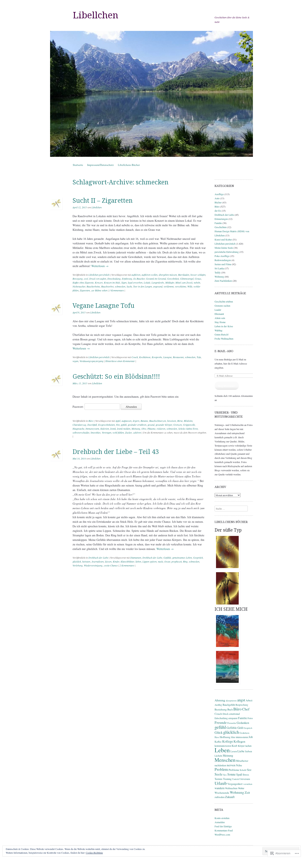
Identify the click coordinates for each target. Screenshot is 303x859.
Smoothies (95, 432)
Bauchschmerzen (157, 420)
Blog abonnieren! (226, 385)
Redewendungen (223, 260)
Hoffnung (225, 737)
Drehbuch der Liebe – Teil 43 (116, 451)
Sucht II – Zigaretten (103, 200)
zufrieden (219, 797)
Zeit (247, 792)
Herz (217, 737)
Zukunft (230, 797)
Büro (90, 420)
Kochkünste (144, 357)
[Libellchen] (151, 94)
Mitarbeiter (242, 761)
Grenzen (177, 424)
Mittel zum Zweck (184, 282)
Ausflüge (219, 194)
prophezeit (176, 561)
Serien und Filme (223, 264)
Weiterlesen (99, 266)
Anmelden (220, 822)
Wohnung (219, 276)
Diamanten (135, 557)
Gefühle (167, 557)
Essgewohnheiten (106, 424)
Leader (218, 309)
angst (241, 699)
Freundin (231, 722)
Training (227, 778)
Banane (144, 420)
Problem (221, 769)
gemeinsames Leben (182, 557)
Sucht (129, 286)
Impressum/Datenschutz (100, 165)
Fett (118, 424)
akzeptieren (231, 700)
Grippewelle (189, 424)
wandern (219, 788)
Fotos (250, 718)
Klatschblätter (127, 561)
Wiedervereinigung (93, 565)
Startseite (78, 165)
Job (251, 737)
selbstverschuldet (81, 432)
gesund (151, 424)
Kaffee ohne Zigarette (83, 282)
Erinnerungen (221, 218)
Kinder (116, 561)
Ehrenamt (219, 313)
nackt (160, 561)
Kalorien (104, 428)
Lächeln (218, 755)
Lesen (233, 751)
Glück (219, 732)
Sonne (231, 774)
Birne (180, 420)
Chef (245, 709)
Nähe (239, 765)
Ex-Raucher (139, 278)
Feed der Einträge (223, 826)
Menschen (225, 759)
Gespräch (198, 557)
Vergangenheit (235, 784)
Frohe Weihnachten (224, 338)
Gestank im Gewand (156, 278)
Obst (143, 428)
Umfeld (235, 779)
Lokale (147, 282)
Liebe (240, 751)
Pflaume (151, 428)
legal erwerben (135, 282)
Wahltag (218, 330)
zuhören (137, 432)
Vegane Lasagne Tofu (103, 305)
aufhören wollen (149, 274)
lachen (248, 745)
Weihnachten (231, 788)
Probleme (234, 770)
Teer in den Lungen (142, 286)
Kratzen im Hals (112, 282)
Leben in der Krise (224, 326)
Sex (225, 774)
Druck (226, 713)
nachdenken (220, 765)
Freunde (221, 722)
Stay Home (220, 322)
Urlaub (221, 783)
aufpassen (127, 420)
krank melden (123, 428)
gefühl (124, 424)
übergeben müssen (168, 274)
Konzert (99, 282)
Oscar (167, 561)
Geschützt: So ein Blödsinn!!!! (116, 376)
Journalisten (98, 561)
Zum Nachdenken (223, 280)
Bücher (218, 202)
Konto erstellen (222, 818)
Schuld (243, 769)
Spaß (239, 774)
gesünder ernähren (137, 424)
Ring (185, 561)
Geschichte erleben (224, 301)
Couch (135, 357)
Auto (217, 198)
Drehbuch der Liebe (98, 557)
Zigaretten (85, 290)
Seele (219, 774)
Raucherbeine (93, 286)
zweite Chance (111, 565)
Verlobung (78, 565)
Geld (240, 728)
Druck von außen (97, 278)
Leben (222, 750)
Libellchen (95, 15)
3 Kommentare (116, 290)
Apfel (117, 420)
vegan (75, 361)
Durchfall (92, 424)
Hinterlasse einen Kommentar (120, 361)
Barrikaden (183, 274)
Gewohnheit (173, 278)
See (249, 770)
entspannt (232, 718)
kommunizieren (223, 746)
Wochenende (222, 793)
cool (86, 278)
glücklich (77, 561)
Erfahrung (127, 278)
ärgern (136, 420)
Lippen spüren (149, 561)
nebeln (197, 282)
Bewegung (78, 278)
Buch (230, 709)
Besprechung (242, 704)
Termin (218, 779)
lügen (124, 282)
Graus (198, 278)
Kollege (227, 741)
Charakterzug (79, 424)
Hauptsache (78, 428)
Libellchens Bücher (129, 165)
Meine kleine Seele (224, 247)
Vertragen (106, 432)
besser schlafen (198, 274)
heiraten (86, 561)
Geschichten (221, 227)
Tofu (199, 357)
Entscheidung (114, 278)
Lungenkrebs (158, 282)
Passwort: (79, 407)
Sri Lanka (219, 268)
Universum (245, 778)
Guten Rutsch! (222, 334)
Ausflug (218, 704)
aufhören (136, 274)
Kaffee (218, 741)
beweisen (171, 420)
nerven (231, 765)
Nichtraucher (79, 286)
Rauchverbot (107, 286)
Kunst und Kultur (223, 239)
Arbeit (249, 700)
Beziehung (221, 709)
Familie (218, 223)
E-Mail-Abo (224, 351)
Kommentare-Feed (224, 830)
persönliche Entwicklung (227, 251)
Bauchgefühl (229, 704)
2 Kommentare (127, 565)
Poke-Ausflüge (222, 256)
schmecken (120, 286)
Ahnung (220, 700)
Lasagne (167, 357)
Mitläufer (169, 282)
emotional (234, 714)
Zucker (128, 432)
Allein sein (220, 318)
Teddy (218, 272)
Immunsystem (92, 428)
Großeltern (244, 732)
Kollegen (239, 741)
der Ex (218, 210)
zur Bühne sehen (99, 290)
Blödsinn (188, 420)
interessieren (242, 737)
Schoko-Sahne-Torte (188, 428)
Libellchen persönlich (98, 274)
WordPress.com (222, 834)
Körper (241, 745)
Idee (233, 737)
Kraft (234, 746)
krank (113, 428)
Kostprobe (157, 357)
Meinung (136, 428)
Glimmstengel (187, 278)
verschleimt (180, 286)
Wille (189, 286)
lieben (138, 561)
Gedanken (243, 723)
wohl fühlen (118, 432)
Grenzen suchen (222, 305)
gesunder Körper (164, 424)
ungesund (157, 286)
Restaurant (178, 357)
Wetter (241, 788)
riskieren (161, 428)
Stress (246, 774)
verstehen (247, 783)
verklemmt (169, 286)
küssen (108, 561)
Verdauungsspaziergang (91, 361)
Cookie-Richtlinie (94, 852)
